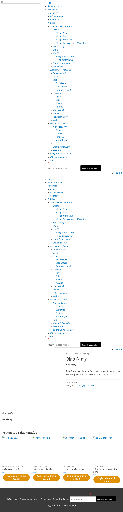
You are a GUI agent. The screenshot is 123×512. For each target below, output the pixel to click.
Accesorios (58, 150)
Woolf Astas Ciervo (64, 59)
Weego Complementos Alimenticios (72, 43)
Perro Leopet (62, 83)
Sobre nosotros (55, 6)
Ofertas (51, 160)
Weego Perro (62, 33)
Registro (54, 13)
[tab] (7, 413)
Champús (60, 130)
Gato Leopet (61, 86)
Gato (58, 100)
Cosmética (60, 133)
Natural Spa (61, 140)
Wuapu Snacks (60, 66)
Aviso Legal (12, 499)
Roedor (59, 103)
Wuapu (56, 113)
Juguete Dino (88, 385)
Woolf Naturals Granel (66, 56)
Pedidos (51, 23)
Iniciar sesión (56, 16)
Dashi (55, 76)
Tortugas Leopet (63, 90)
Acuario (59, 106)
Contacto (54, 19)
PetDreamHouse (60, 117)
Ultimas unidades (58, 157)
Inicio (50, 3)
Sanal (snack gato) (62, 63)
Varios (56, 120)
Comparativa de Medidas (62, 153)
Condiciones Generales (51, 499)
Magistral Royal (60, 127)
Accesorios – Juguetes (60, 70)
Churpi (56, 50)
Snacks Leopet (59, 46)
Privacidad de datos (29, 499)
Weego (56, 29)
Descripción (7, 413)
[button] (49, 163)
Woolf (55, 53)
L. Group (57, 93)
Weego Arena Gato (64, 39)
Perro (58, 96)
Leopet (56, 80)
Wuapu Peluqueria (61, 147)
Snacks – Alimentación (61, 26)
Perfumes (60, 137)
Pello (55, 143)
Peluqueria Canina (58, 123)
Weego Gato (61, 36)
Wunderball (58, 110)
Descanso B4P (59, 73)
